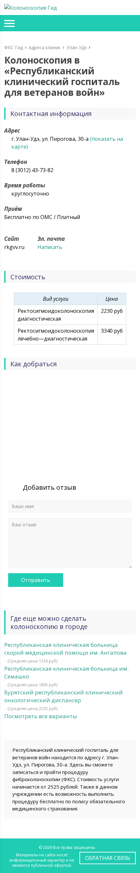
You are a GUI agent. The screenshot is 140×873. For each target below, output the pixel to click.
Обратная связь (107, 858)
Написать (49, 247)
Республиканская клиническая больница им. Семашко (66, 672)
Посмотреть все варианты (40, 716)
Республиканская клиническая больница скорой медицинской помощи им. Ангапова (65, 648)
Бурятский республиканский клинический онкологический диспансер (63, 696)
